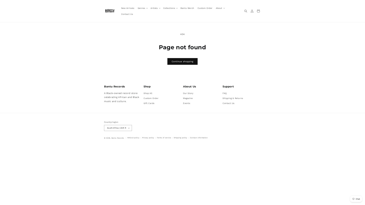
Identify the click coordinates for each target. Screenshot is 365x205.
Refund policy (133, 138)
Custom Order (151, 98)
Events (186, 103)
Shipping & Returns (233, 98)
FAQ (225, 93)
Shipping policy (180, 138)
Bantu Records (117, 138)
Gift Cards (149, 103)
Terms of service (164, 138)
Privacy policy (148, 138)
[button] (142, 8)
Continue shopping (182, 61)
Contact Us (228, 103)
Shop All (148, 93)
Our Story (188, 93)
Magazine (188, 98)
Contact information (199, 138)
